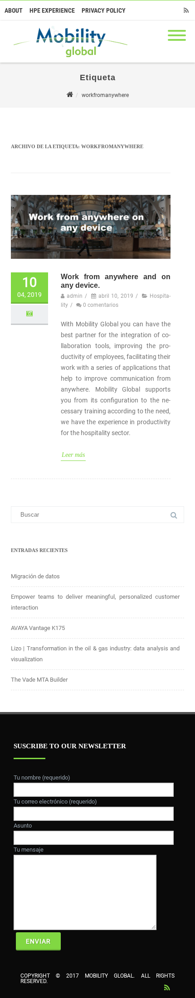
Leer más (73, 454)
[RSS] (186, 10)
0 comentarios (100, 305)
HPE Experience (52, 10)
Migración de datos (35, 576)
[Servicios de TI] (68, 59)
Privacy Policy (104, 10)
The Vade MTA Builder (39, 679)
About (14, 10)
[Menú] (177, 30)
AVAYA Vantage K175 (38, 628)
